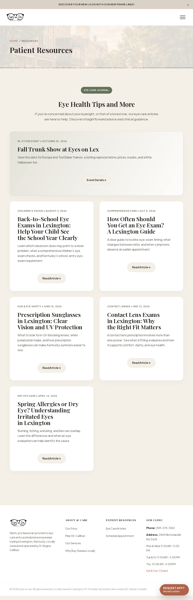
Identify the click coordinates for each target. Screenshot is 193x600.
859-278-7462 (165, 528)
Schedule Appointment (120, 535)
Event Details (96, 180)
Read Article (51, 278)
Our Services (73, 543)
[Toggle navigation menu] (182, 17)
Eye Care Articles (116, 528)
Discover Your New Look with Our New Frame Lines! (97, 4)
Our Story (71, 528)
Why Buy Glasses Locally (80, 550)
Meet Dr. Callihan (75, 535)
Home (14, 40)
